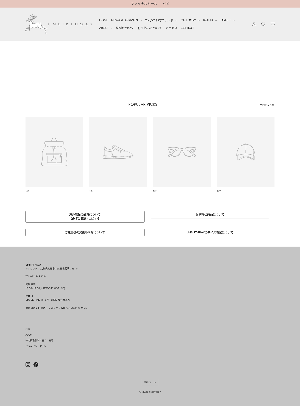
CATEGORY (189, 20)
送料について (125, 28)
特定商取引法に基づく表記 (39, 340)
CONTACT (187, 28)
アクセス (171, 28)
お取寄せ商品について (210, 214)
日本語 (147, 382)
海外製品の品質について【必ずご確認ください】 (85, 216)
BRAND (208, 20)
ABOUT (104, 28)
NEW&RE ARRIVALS (125, 20)
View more (267, 105)
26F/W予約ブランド (159, 20)
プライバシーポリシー (37, 346)
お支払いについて (150, 28)
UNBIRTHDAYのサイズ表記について (210, 232)
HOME (103, 20)
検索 (28, 328)
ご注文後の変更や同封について (85, 232)
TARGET (226, 20)
